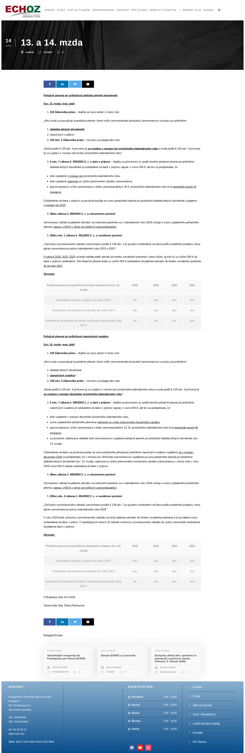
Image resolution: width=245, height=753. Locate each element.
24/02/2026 (108, 650)
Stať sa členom (78, 10)
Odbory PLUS (192, 10)
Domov (49, 10)
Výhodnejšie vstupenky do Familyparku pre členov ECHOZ (66, 657)
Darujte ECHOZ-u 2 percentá (118, 655)
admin (30, 52)
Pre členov (139, 10)
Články (48, 52)
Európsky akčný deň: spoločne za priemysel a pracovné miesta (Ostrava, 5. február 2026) (175, 658)
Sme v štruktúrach (204, 714)
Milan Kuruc (60, 667)
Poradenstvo (60, 671)
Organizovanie (103, 10)
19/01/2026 (162, 650)
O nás (61, 10)
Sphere (209, 10)
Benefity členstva (163, 10)
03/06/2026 (54, 650)
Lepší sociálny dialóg (206, 723)
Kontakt (123, 10)
